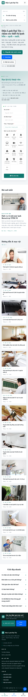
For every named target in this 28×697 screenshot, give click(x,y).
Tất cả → (4, 244)
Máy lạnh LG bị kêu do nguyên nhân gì (13, 267)
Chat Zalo (8, 57)
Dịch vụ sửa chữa (7, 317)
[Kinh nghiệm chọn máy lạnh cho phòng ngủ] (14, 333)
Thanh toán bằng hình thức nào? (12, 606)
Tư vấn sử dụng (7, 264)
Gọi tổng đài (5, 695)
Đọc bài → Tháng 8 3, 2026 (9, 230)
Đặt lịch (23, 695)
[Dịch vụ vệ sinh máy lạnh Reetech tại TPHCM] (14, 201)
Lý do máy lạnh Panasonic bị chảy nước (13, 319)
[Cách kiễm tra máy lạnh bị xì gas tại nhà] (14, 493)
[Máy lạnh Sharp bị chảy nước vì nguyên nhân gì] (14, 359)
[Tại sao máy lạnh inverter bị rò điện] (14, 544)
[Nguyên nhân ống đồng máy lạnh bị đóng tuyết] (14, 413)
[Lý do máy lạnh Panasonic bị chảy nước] (14, 308)
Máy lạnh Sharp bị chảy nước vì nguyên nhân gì (13, 371)
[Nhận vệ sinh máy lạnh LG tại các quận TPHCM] (14, 386)
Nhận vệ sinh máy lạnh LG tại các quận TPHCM (13, 398)
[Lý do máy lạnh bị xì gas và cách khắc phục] (14, 518)
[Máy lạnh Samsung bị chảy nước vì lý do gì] (14, 467)
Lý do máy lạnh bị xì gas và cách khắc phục (14, 530)
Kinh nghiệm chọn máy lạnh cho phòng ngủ (14, 345)
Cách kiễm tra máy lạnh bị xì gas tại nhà (13, 504)
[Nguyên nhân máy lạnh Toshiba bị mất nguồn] (14, 440)
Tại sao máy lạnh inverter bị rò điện (12, 555)
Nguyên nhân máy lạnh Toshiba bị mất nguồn (12, 453)
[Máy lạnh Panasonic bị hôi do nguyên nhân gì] (14, 281)
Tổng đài (13, 52)
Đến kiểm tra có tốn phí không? (11, 580)
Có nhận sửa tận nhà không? (10, 575)
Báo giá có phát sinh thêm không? (12, 594)
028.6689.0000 (11, 66)
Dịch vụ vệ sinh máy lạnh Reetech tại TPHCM (11, 216)
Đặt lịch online (9, 62)
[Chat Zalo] (25, 689)
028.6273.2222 (7, 674)
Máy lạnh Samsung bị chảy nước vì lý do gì (13, 479)
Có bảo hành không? (8, 589)
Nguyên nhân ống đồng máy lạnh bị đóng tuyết (13, 425)
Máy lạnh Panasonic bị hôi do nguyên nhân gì (14, 293)
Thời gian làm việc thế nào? (10, 584)
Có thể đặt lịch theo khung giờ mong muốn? (11, 600)
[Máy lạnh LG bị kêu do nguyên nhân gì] (14, 255)
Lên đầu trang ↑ (14, 690)
